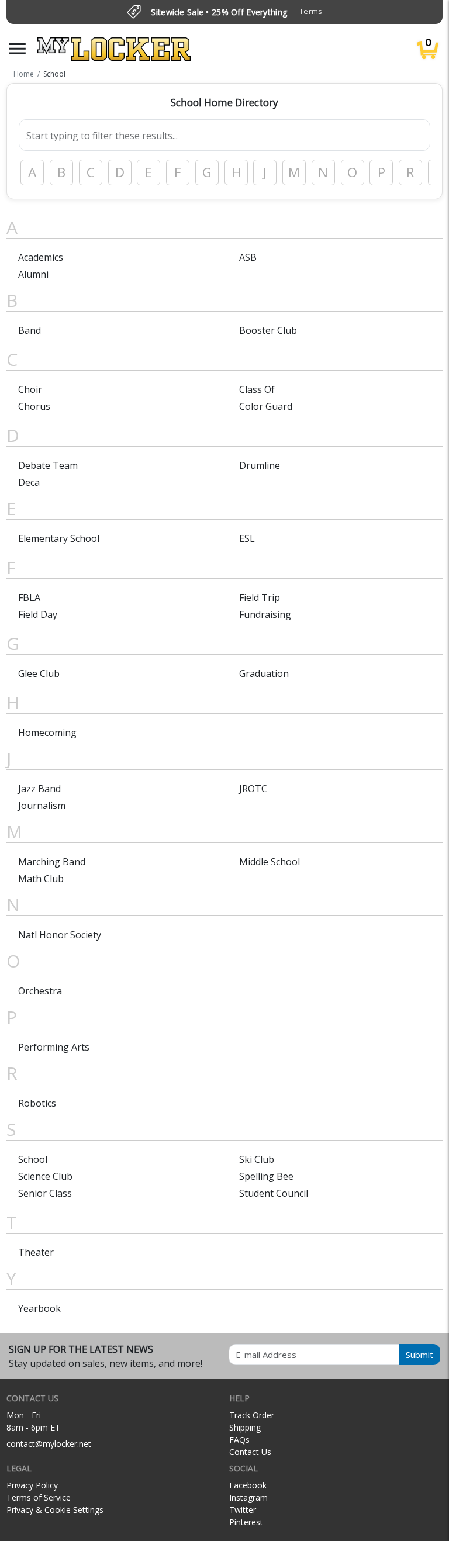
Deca (29, 482)
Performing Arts (53, 1047)
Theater (36, 1252)
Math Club (41, 878)
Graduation (264, 673)
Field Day (37, 614)
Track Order (251, 1415)
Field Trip (259, 597)
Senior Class (45, 1193)
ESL (247, 538)
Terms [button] (310, 11)
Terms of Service (38, 1497)
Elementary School (58, 538)
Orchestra (40, 990)
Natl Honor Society (59, 934)
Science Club (45, 1176)
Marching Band (51, 861)
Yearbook (39, 1308)
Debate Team (48, 465)
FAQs (239, 1439)
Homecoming (47, 732)
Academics (40, 257)
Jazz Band (39, 788)
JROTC (253, 788)
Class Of (257, 389)
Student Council (273, 1193)
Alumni (33, 274)
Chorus (34, 406)
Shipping (245, 1427)
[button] (17, 49)
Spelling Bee (266, 1176)
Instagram (248, 1497)
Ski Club (256, 1159)
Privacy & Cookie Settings (54, 1509)
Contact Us (250, 1451)
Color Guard (265, 406)
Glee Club (39, 673)
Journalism (41, 805)
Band (29, 330)
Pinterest (246, 1522)
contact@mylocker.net (48, 1443)
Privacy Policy (32, 1485)
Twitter (242, 1509)
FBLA (29, 597)
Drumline (259, 465)
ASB (248, 257)
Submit (419, 1354)
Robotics (37, 1103)
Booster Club (268, 330)
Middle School (269, 861)
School (32, 1159)
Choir (30, 389)
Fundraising (265, 614)
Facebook (248, 1485)
